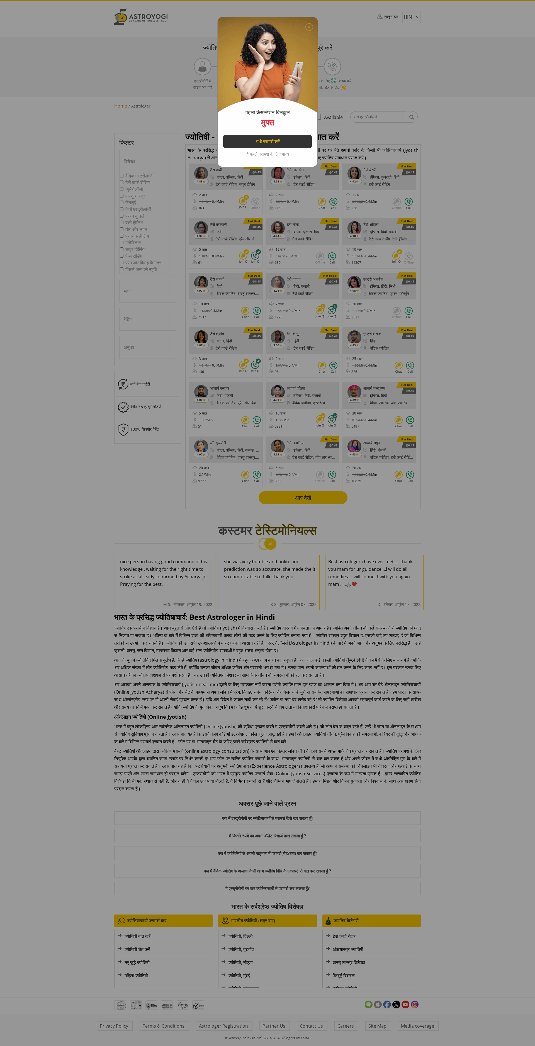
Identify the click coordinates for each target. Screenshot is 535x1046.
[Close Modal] (309, 25)
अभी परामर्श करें (267, 141)
